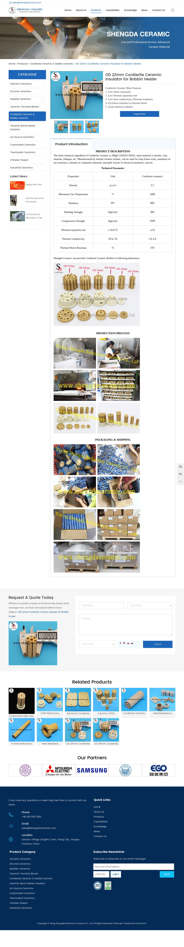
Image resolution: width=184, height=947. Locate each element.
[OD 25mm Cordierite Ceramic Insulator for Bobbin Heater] (78, 730)
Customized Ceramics (23, 145)
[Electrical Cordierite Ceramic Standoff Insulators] (78, 699)
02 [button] (92, 55)
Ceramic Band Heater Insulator (22, 127)
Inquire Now (139, 114)
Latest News (18, 176)
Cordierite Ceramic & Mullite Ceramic (51, 64)
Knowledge (130, 10)
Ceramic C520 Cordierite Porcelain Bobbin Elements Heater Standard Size (106, 714)
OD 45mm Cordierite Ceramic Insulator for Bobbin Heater (106, 744)
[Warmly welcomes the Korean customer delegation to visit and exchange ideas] (17, 200)
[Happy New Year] (17, 185)
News (144, 10)
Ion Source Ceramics (22, 137)
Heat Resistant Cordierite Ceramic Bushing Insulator (50, 744)
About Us (81, 10)
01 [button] (88, 55)
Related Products (92, 682)
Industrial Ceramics (21, 168)
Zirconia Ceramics (20, 91)
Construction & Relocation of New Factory (35, 216)
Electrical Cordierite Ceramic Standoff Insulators (78, 714)
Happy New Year (34, 184)
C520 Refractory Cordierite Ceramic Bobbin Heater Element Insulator (50, 713)
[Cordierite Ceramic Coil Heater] (134, 699)
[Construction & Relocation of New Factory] (17, 216)
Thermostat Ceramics (22, 152)
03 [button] (95, 55)
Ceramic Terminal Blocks (24, 107)
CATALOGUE (27, 74)
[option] (92, 38)
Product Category (22, 852)
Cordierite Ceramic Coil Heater (134, 713)
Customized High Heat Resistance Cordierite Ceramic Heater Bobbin (21, 716)
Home (68, 10)
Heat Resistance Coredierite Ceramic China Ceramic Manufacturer (162, 713)
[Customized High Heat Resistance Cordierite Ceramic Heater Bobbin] (22, 701)
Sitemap (118, 923)
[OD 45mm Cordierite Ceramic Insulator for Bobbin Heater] (106, 730)
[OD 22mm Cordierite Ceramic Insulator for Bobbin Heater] (61, 127)
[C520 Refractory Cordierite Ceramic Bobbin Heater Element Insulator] (50, 699)
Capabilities (113, 10)
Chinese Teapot (19, 160)
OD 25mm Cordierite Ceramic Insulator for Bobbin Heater (78, 744)
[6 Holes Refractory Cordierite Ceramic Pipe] (22, 730)
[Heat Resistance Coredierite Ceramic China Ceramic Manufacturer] (162, 699)
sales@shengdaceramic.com (26, 2)
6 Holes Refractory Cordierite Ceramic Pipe (21, 744)
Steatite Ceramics (20, 99)
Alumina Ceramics (20, 84)
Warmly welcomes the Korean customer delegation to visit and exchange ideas (35, 200)
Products (96, 10)
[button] (4, 38)
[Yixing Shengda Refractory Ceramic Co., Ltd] (26, 10)
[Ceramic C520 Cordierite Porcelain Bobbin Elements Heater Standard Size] (106, 699)
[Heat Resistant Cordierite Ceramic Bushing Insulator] (50, 730)
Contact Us (158, 10)
